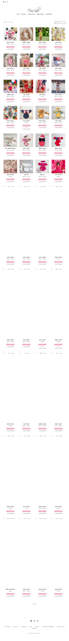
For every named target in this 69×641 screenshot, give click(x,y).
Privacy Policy (61, 626)
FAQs (30, 626)
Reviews (34, 628)
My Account (7, 626)
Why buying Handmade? (48, 626)
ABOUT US (15, 626)
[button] (10, 49)
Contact (37, 626)
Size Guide (23, 626)
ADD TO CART (10, 46)
